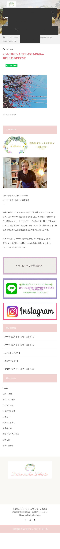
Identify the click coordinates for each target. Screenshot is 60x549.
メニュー (6, 417)
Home (10, 12)
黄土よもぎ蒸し (9, 423)
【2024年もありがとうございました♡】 (19, 345)
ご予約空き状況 (19, 21)
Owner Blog (30, 39)
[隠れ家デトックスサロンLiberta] (30, 476)
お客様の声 (11, 30)
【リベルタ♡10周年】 (12, 353)
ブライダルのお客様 (11, 434)
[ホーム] (4, 36)
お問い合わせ (48, 30)
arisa (14, 115)
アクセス (29, 30)
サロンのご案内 (29, 12)
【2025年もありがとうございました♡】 (19, 337)
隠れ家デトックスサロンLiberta (35, 529)
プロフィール (41, 21)
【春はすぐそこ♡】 (11, 361)
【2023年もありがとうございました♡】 (19, 369)
